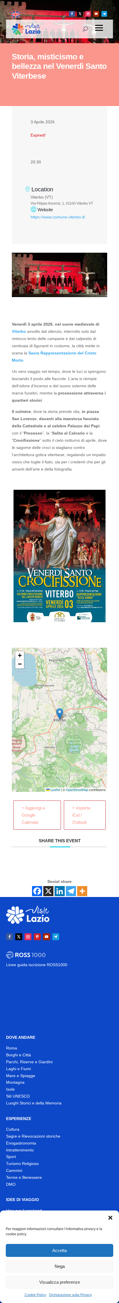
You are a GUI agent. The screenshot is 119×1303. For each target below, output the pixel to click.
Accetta (59, 1250)
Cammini (14, 1170)
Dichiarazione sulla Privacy (70, 1295)
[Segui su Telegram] (104, 14)
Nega (60, 1266)
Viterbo (19, 331)
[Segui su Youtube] (96, 14)
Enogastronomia (21, 1143)
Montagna (15, 1082)
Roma (11, 1048)
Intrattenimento (20, 1150)
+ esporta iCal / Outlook (81, 815)
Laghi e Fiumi (18, 1068)
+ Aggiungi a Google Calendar (33, 815)
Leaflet (55, 789)
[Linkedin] (60, 891)
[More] (82, 891)
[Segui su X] (80, 14)
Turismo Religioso (22, 1163)
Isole (10, 1089)
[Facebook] (37, 891)
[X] (48, 891)
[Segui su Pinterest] (37, 936)
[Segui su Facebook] (72, 14)
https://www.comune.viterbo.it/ (58, 217)
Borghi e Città (18, 1055)
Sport (11, 1156)
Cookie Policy (35, 1295)
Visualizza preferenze (59, 1282)
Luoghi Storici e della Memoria (34, 1103)
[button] (110, 1218)
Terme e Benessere (24, 1177)
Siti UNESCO (18, 1096)
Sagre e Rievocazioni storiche (33, 1136)
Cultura (12, 1129)
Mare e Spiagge (20, 1075)
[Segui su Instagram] (88, 14)
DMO (11, 1184)
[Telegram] (71, 891)
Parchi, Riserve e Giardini (29, 1062)
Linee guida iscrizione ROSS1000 (36, 964)
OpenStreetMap (77, 789)
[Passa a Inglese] (15, 14)
